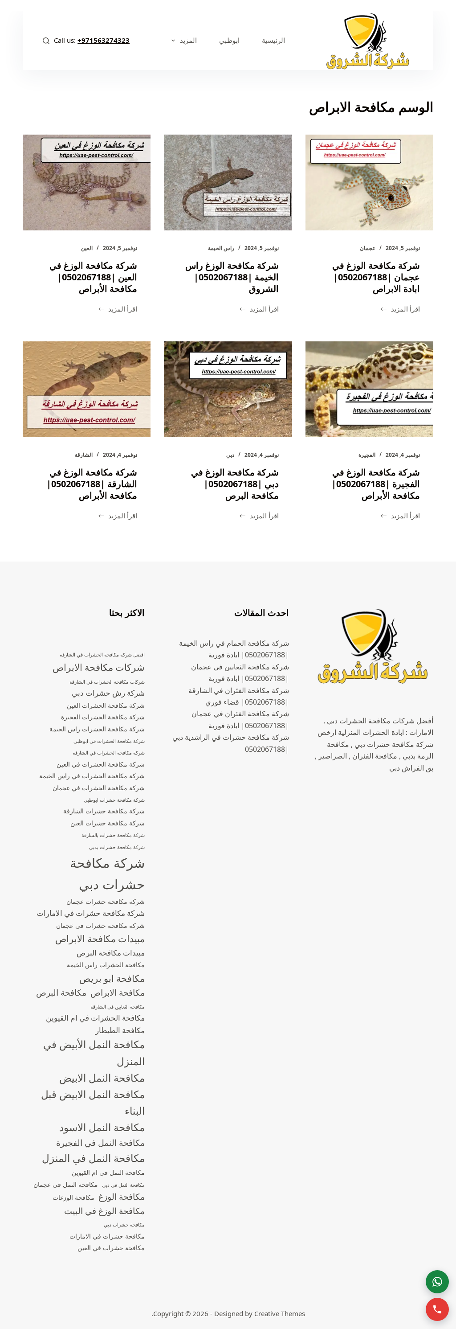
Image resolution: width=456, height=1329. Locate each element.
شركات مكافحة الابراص (99, 667)
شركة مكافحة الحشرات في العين (101, 764)
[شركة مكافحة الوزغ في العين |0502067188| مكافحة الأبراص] (87, 182)
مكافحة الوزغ (121, 1196)
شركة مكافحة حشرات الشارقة (104, 811)
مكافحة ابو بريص (112, 978)
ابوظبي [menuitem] (229, 40)
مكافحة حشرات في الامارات (107, 1236)
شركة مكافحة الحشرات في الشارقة (109, 753)
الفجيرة (366, 455)
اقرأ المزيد (400, 309)
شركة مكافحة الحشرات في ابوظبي (109, 741)
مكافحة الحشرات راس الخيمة (106, 964)
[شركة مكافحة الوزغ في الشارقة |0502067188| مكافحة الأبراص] (87, 389)
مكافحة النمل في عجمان (65, 1184)
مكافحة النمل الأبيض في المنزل (94, 1053)
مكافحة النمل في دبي (123, 1185)
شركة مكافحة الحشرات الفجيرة (103, 717)
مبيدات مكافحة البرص (111, 953)
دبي (230, 455)
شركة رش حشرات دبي (108, 693)
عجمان (367, 248)
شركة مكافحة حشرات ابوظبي (114, 800)
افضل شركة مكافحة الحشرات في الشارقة (102, 655)
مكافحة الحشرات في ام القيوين (95, 1018)
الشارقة (84, 455)
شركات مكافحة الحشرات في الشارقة (107, 682)
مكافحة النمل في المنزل (93, 1158)
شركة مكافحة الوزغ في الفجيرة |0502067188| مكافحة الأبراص (375, 483)
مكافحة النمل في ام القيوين (108, 1172)
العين (87, 248)
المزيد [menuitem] (188, 40)
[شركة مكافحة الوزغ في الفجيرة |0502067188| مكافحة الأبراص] (369, 389)
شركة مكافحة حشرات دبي (107, 873)
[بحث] (46, 40)
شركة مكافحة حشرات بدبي (117, 847)
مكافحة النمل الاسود (102, 1127)
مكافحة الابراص (117, 992)
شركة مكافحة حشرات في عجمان (100, 925)
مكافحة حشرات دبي (124, 1225)
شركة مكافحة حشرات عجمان (105, 901)
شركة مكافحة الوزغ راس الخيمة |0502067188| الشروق (232, 277)
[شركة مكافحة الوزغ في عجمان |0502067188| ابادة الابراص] (369, 182)
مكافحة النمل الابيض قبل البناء (93, 1102)
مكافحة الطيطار (120, 1030)
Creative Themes (279, 1313)
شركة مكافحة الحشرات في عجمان (99, 787)
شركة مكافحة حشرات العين (107, 823)
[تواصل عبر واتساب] (437, 1281)
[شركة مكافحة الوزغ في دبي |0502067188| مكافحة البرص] (228, 389)
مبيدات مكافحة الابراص (100, 938)
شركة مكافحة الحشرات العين (106, 705)
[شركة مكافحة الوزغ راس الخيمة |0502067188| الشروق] (228, 182)
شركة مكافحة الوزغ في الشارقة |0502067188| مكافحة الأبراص (91, 483)
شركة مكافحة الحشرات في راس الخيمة (92, 775)
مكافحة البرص (61, 992)
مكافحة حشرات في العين (111, 1247)
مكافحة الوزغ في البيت (104, 1211)
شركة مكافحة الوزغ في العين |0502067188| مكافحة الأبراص (93, 277)
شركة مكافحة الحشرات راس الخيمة (97, 729)
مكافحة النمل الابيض (102, 1078)
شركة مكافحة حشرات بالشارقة (113, 835)
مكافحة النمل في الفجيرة (100, 1143)
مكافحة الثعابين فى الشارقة (117, 1007)
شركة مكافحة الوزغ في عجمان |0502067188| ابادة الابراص (376, 277)
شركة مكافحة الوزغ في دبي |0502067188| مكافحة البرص (235, 483)
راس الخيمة (221, 248)
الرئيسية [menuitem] (273, 40)
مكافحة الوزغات (73, 1197)
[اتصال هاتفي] (437, 1309)
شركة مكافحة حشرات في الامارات (91, 913)
